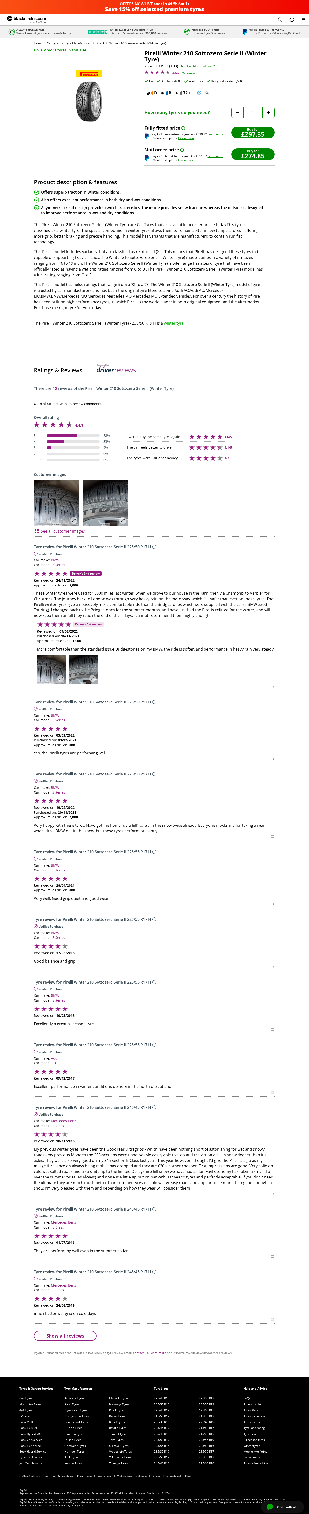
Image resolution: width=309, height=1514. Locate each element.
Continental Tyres (76, 1422)
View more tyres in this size (61, 50)
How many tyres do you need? (177, 112)
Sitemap (156, 1475)
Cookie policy (84, 1475)
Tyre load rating (254, 1428)
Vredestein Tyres (120, 1451)
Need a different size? (197, 66)
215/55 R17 (161, 1416)
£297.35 (253, 134)
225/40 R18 (161, 1398)
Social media (252, 1457)
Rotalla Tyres (117, 1428)
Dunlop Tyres (73, 1428)
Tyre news (250, 1434)
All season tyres (254, 1440)
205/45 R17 (161, 1428)
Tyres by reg (252, 1422)
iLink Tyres (71, 1457)
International (173, 1475)
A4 (54, 1063)
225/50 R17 (161, 1440)
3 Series (58, 565)
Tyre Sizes (161, 1388)
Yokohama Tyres (120, 1457)
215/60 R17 (206, 1428)
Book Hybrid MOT (31, 1434)
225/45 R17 (161, 1410)
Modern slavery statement (132, 1475)
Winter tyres (252, 1446)
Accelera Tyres (74, 1398)
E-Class (58, 1125)
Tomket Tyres (118, 1434)
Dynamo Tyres (74, 1434)
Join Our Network (30, 1463)
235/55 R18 (206, 1404)
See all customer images (63, 531)
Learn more (215, 134)
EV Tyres (25, 1416)
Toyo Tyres (116, 1440)
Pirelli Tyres (117, 1410)
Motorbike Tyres (30, 1404)
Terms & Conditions (61, 1475)
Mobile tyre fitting (255, 1451)
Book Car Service (30, 1440)
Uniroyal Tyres (119, 1446)
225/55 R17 (206, 1398)
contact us (140, 1353)
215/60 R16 (206, 1463)
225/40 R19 (206, 1422)
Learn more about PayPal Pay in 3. (64, 1505)
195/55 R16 (161, 1446)
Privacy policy (104, 1475)
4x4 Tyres (25, 1410)
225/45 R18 (161, 1434)
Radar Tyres (117, 1416)
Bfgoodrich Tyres (75, 1410)
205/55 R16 (161, 1404)
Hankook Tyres (74, 1451)
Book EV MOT (28, 1428)
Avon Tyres (71, 1404)
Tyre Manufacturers (78, 1388)
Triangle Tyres (118, 1463)
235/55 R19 (161, 1457)
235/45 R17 (206, 1457)
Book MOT (26, 1422)
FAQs (247, 1398)
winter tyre (174, 323)
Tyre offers (251, 1410)
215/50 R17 (206, 1451)
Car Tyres (25, 1398)
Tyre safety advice (256, 1463)
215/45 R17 (206, 1416)
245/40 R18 (161, 1463)
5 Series (58, 720)
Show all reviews (65, 1335)
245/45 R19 (206, 1440)
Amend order (252, 1404)
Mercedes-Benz (63, 1121)
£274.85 (253, 156)
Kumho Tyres (73, 1463)
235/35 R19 (161, 1451)
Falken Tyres (72, 1440)
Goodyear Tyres (75, 1446)
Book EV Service (30, 1446)
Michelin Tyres (119, 1398)
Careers (189, 1475)
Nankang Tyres (119, 1404)
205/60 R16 (206, 1446)
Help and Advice (255, 1388)
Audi (54, 1058)
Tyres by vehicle (254, 1416)
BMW (55, 560)
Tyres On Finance (30, 1457)
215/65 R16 (206, 1434)
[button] (280, 19)
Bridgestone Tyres (76, 1416)
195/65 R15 (206, 1410)
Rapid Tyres (117, 1422)
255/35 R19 (161, 1422)
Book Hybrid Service (32, 1451)
